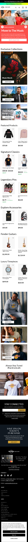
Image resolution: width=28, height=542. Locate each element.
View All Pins (4, 492)
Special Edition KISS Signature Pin (7, 196)
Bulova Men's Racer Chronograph (7, 278)
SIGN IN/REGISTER (5, 507)
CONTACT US (3, 502)
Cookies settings (5, 512)
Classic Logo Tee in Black (8, 167)
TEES (2, 493)
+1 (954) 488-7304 (10, 479)
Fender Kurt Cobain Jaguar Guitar (7, 251)
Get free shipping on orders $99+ (14, 1)
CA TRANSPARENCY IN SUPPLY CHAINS (9, 514)
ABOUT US (3, 517)
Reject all (14, 535)
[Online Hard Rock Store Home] (5, 7)
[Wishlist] (19, 8)
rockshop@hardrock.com (11, 483)
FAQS (2, 504)
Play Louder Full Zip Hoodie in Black (7, 142)
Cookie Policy (4, 529)
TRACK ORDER (4, 509)
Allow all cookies (14, 531)
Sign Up (22, 410)
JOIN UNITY (14, 442)
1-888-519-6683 (9, 480)
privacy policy (15, 418)
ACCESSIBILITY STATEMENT (6, 515)
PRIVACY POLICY (4, 510)
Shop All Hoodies (5, 495)
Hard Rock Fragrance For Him (8, 224)
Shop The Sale (14, 40)
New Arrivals (4, 490)
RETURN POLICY (4, 505)
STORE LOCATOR (4, 519)
